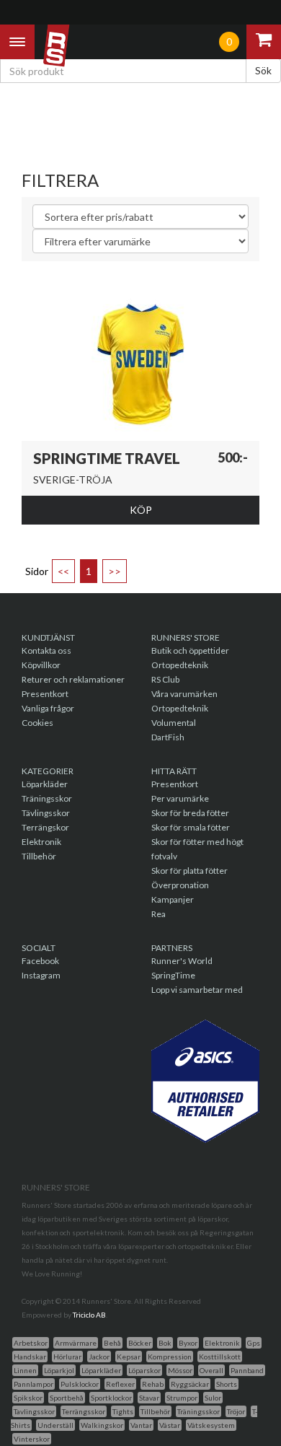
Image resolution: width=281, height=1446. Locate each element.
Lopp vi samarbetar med (197, 989)
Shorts (226, 1384)
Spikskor (28, 1397)
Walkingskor (102, 1425)
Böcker (139, 1342)
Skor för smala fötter (190, 827)
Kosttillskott (220, 1356)
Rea (158, 913)
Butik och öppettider (190, 650)
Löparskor (144, 1370)
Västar (169, 1425)
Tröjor (236, 1411)
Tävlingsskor (46, 812)
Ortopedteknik (179, 665)
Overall (211, 1370)
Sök (263, 70)
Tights (122, 1411)
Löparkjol (59, 1370)
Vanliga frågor (48, 708)
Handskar (30, 1356)
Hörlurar (67, 1356)
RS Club (165, 679)
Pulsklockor (80, 1384)
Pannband (247, 1370)
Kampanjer (172, 899)
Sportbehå (67, 1397)
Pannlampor (33, 1384)
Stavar (149, 1397)
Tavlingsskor (34, 1411)
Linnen (25, 1370)
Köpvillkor (41, 665)
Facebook (40, 960)
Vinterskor (32, 1438)
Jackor (99, 1356)
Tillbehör (39, 856)
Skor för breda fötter (190, 812)
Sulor (213, 1397)
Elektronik (41, 841)
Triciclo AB (89, 1314)
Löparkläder (45, 784)
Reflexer (120, 1384)
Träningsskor (47, 798)
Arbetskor (31, 1342)
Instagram (41, 975)
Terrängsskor (83, 1411)
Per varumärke (180, 798)
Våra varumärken (184, 693)
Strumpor (181, 1397)
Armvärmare (76, 1342)
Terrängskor (45, 827)
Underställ (55, 1425)
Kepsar (128, 1356)
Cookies (37, 722)
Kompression (170, 1356)
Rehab (153, 1384)
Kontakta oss (46, 650)
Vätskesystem (211, 1425)
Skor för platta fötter (189, 870)
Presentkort (45, 693)
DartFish (167, 737)
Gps (253, 1342)
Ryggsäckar (190, 1384)
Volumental (173, 722)
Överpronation (180, 885)
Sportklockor (111, 1397)
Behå (112, 1342)
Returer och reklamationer (73, 679)
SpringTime (173, 975)
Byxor (188, 1342)
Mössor (180, 1370)
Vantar (141, 1425)
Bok (165, 1342)
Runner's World (182, 960)
